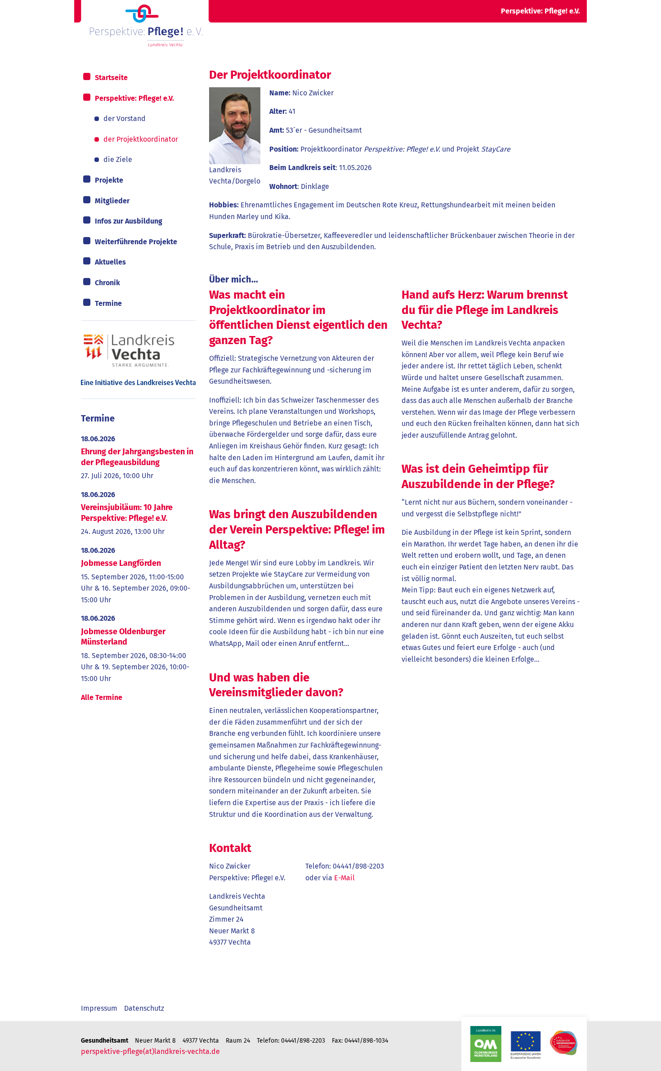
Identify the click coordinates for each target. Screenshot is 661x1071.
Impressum (99, 1008)
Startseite (111, 77)
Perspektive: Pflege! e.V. (134, 98)
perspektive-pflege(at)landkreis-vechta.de (150, 1051)
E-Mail (344, 878)
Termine (108, 303)
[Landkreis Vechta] (138, 359)
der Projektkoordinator (140, 139)
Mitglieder (112, 201)
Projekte (109, 180)
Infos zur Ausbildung (128, 221)
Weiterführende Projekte (136, 242)
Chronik (107, 282)
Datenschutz (144, 1008)
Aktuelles (110, 262)
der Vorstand (124, 118)
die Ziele (117, 159)
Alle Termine (101, 697)
